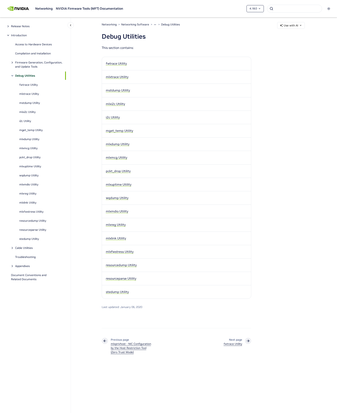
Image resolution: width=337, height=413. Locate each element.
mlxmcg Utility (28, 148)
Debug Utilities (25, 75)
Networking (44, 8)
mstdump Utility (29, 103)
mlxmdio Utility (28, 184)
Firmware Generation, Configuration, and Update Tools (38, 64)
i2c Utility (25, 121)
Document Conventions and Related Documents (28, 277)
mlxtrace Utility (29, 94)
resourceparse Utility (32, 230)
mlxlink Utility (27, 202)
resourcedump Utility (32, 220)
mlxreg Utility (27, 193)
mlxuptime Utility (30, 166)
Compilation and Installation (33, 53)
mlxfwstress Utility (31, 211)
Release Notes (20, 26)
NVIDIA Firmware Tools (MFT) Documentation (89, 8)
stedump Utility (29, 239)
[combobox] (294, 8)
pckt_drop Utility (30, 157)
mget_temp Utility (31, 130)
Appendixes (22, 266)
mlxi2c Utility (27, 112)
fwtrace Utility (28, 85)
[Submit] (271, 9)
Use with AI (291, 25)
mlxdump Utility (29, 139)
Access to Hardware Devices (33, 44)
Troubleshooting (25, 257)
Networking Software (135, 24)
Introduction (19, 35)
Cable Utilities (24, 248)
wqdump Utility (29, 175)
